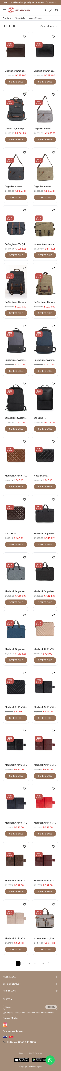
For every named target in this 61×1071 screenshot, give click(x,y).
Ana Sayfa (7, 18)
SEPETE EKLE (16, 81)
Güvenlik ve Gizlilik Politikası (30, 1053)
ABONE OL (51, 1007)
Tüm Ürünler (20, 18)
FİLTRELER (9, 26)
